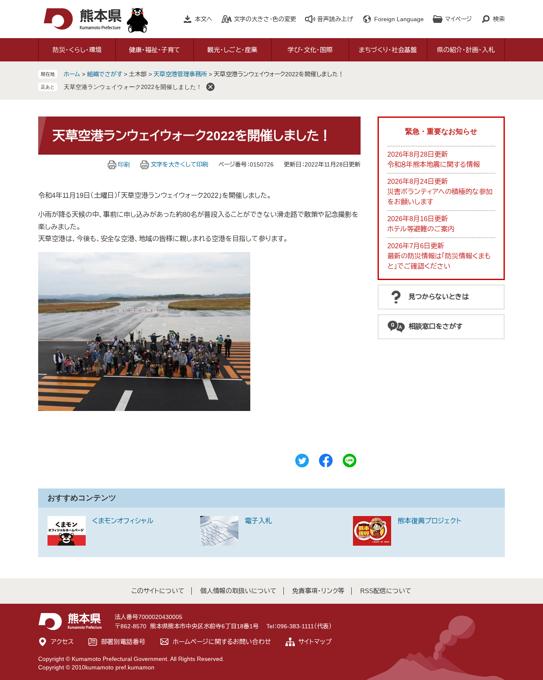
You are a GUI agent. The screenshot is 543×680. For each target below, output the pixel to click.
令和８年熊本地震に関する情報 (433, 164)
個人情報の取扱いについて (238, 590)
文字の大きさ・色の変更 (265, 19)
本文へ (204, 19)
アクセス (62, 641)
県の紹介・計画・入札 (466, 49)
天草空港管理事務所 (180, 74)
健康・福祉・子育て (154, 49)
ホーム (72, 74)
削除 (210, 87)
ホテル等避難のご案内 (420, 229)
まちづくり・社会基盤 (388, 49)
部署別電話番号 (123, 641)
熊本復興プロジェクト (429, 521)
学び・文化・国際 (310, 49)
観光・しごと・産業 (232, 49)
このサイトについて (158, 590)
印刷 (124, 164)
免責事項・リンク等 (318, 590)
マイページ (458, 19)
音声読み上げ (335, 19)
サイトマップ (315, 641)
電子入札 (258, 521)
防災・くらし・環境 (77, 49)
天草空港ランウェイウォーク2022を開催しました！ (133, 86)
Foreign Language (399, 19)
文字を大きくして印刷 (179, 164)
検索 (499, 19)
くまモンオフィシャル (123, 521)
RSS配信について (385, 590)
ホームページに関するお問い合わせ (222, 641)
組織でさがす (104, 74)
